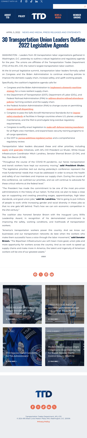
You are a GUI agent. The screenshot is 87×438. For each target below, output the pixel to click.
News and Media (32, 32)
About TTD (7, 16)
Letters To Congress (53, 331)
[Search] (85, 6)
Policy (21, 16)
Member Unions (77, 16)
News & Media (58, 16)
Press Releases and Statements (62, 32)
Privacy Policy (43, 422)
